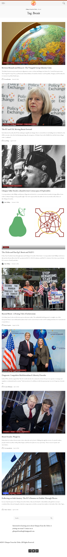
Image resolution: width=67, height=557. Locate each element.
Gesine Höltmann (8, 386)
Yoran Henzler (7, 79)
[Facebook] (30, 550)
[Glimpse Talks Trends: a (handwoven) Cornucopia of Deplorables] (33, 166)
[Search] (63, 3)
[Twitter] (33, 550)
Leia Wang (6, 140)
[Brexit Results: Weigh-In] (33, 412)
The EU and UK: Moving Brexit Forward (17, 129)
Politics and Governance (22, 62)
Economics (6, 62)
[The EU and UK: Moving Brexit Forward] (33, 105)
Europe (12, 62)
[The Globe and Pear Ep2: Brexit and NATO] (33, 227)
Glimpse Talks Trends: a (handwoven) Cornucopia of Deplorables (26, 190)
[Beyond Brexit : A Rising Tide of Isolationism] (33, 289)
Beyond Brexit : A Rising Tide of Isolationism (19, 313)
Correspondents (8, 448)
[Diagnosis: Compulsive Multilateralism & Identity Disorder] (33, 350)
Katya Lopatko (7, 325)
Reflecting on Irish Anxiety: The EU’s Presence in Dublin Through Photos (29, 498)
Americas (6, 308)
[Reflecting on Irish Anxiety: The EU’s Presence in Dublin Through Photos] (33, 473)
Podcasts (6, 185)
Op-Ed (17, 308)
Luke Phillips (7, 202)
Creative (6, 493)
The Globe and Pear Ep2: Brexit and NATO (18, 252)
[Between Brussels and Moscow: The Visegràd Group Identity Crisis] (33, 43)
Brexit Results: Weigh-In (11, 436)
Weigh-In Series (25, 431)
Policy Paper (19, 124)
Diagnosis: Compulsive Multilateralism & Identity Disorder (24, 375)
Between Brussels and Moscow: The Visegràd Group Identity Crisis (26, 67)
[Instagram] (37, 550)
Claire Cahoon (7, 509)
